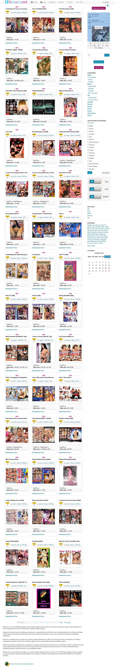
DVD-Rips (24, 12)
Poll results (106, 173)
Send (107, 55)
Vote (89, 173)
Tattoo (94, 238)
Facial (95, 230)
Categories (52, 2)
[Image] (94, 45)
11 (93, 265)
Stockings (96, 239)
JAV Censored (92, 97)
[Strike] (103, 43)
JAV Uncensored (93, 100)
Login (44, 2)
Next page (67, 622)
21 (103, 268)
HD (102, 236)
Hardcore (98, 225)
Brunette (98, 227)
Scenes (90, 79)
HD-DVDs (19, 53)
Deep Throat (100, 238)
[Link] (90, 45)
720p (91, 239)
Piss (88, 218)
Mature (106, 236)
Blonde (89, 229)
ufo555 (14, 12)
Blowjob (89, 225)
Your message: (99, 48)
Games (89, 109)
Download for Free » (12, 43)
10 (53, 622)
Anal (94, 225)
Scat (88, 211)
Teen (93, 227)
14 (103, 265)
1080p (106, 227)
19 (96, 268)
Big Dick (89, 232)
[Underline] (99, 43)
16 (109, 265)
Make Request (99, 62)
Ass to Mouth (102, 241)
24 (89, 271)
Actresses (61, 2)
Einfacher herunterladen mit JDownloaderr (21, 664)
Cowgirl (89, 238)
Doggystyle (103, 239)
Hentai (89, 115)
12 (96, 265)
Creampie (100, 232)
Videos (89, 75)
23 (109, 268)
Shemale (89, 215)
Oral (91, 230)
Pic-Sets (89, 104)
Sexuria (35, 2)
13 (99, 265)
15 (105, 265)
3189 (60, 622)
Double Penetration (92, 234)
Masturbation (91, 236)
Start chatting (99, 27)
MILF (102, 227)
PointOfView (90, 241)
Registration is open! (99, 8)
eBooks (89, 106)
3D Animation (91, 113)
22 (105, 268)
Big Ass (95, 232)
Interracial (95, 229)
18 (93, 268)
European (90, 243)
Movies (19, 12)
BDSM (89, 213)
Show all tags (91, 246)
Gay (88, 209)
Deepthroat (102, 234)
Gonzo (89, 227)
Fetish (101, 243)
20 (99, 268)
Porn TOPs (79, 2)
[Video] (99, 45)
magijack (41, 53)
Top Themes (98, 67)
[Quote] (107, 45)
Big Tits (104, 225)
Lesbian (106, 232)
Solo (96, 241)
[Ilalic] (95, 43)
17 (89, 268)
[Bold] (90, 43)
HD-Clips (90, 82)
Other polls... (91, 123)
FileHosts (70, 2)
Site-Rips (90, 102)
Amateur (98, 236)
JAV (88, 95)
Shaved (105, 230)
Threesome (101, 229)
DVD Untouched (92, 93)
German (96, 243)
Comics (89, 111)
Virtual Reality (92, 77)
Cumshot (100, 230)
